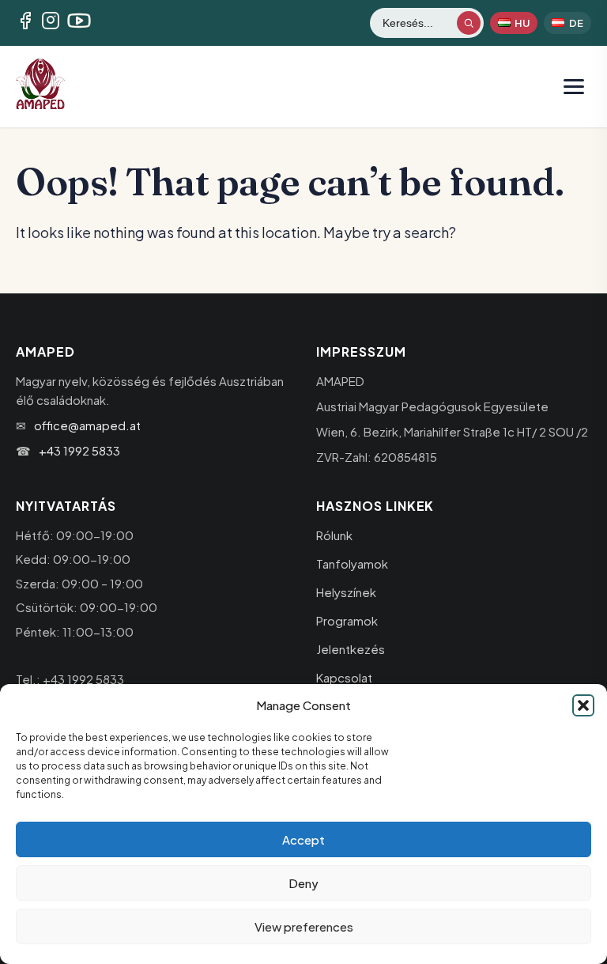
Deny (303, 882)
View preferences (303, 926)
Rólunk (334, 534)
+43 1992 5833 (79, 450)
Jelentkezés (350, 648)
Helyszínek (346, 591)
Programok (347, 620)
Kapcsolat (344, 677)
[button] (583, 705)
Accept (303, 839)
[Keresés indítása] (469, 23)
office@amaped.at (87, 425)
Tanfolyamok (352, 563)
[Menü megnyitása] (573, 86)
